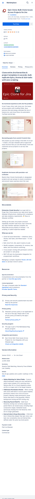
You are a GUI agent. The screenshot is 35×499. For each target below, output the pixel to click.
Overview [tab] (5, 67)
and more (27, 18)
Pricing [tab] (20, 67)
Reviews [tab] (12, 67)
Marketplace (12, 2)
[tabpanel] (17, 254)
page (3, 376)
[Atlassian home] (3, 2)
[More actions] (31, 24)
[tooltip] (5, 39)
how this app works (15, 279)
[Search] (27, 2)
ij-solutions (13, 14)
